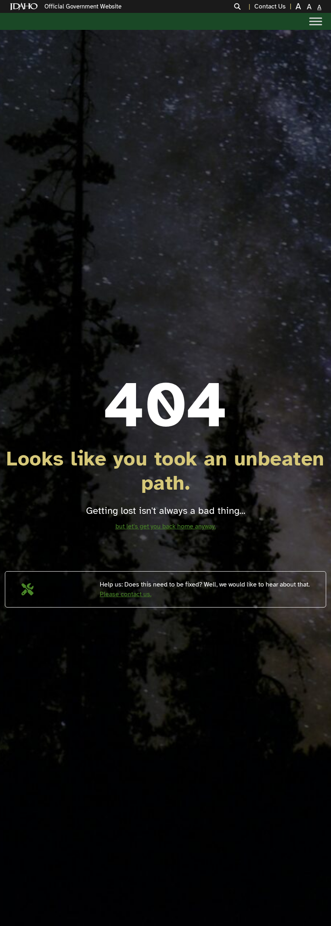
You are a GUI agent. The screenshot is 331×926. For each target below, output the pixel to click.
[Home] (25, 6)
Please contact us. (125, 594)
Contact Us (270, 6)
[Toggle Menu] (315, 21)
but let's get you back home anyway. (165, 526)
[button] (242, 6)
